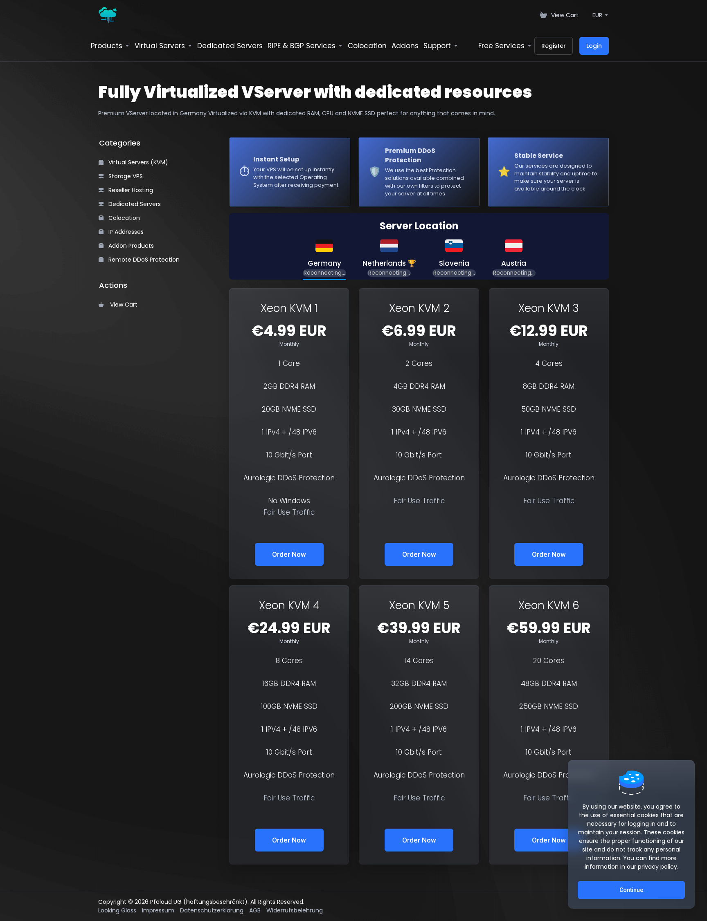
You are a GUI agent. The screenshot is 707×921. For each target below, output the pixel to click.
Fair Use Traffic (289, 512)
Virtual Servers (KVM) (137, 162)
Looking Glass (117, 910)
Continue (631, 890)
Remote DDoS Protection (143, 259)
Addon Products (130, 246)
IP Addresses (125, 232)
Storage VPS (125, 176)
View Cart (122, 304)
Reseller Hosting (130, 190)
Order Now (289, 554)
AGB (255, 910)
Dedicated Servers (134, 204)
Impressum (158, 910)
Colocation (123, 218)
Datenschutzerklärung (211, 910)
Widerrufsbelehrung (294, 910)
